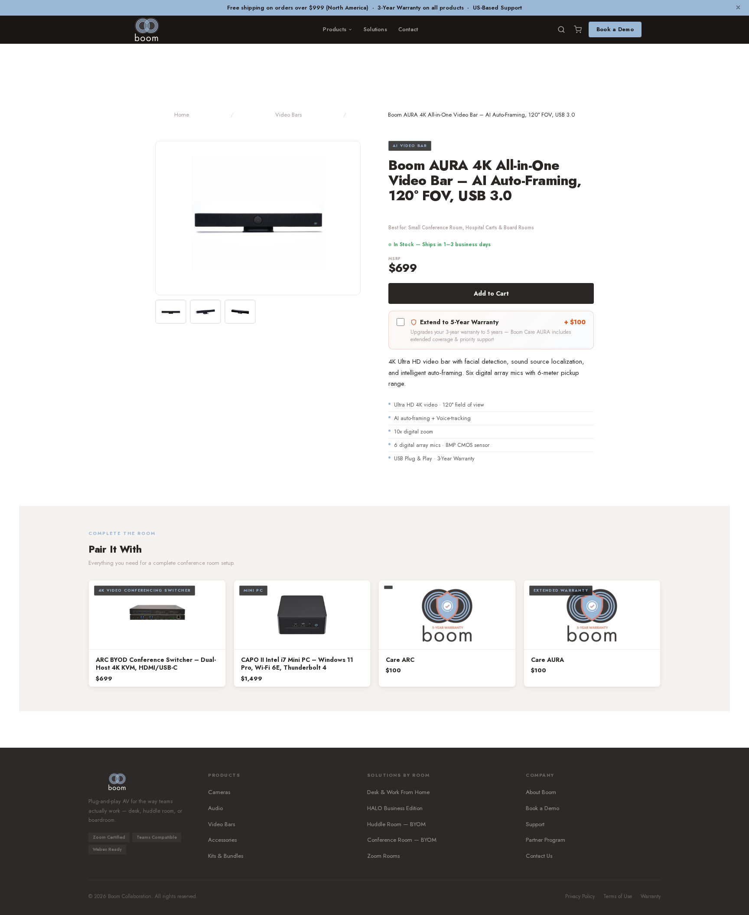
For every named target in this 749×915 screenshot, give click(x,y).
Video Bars (288, 115)
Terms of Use (617, 896)
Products (334, 29)
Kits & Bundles (225, 856)
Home (181, 115)
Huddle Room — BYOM (396, 824)
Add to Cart (491, 293)
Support (535, 824)
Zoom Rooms (383, 856)
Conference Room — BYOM (401, 840)
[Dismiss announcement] (738, 7)
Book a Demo (615, 29)
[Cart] (578, 29)
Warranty (651, 896)
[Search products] (561, 29)
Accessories (222, 840)
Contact (408, 29)
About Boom (541, 792)
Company (540, 775)
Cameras (219, 792)
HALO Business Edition (395, 808)
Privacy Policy (580, 896)
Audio (215, 808)
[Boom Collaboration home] (146, 29)
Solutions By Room (398, 775)
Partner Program (545, 840)
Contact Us (539, 856)
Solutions (375, 29)
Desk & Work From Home (398, 792)
